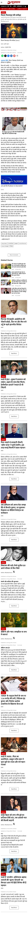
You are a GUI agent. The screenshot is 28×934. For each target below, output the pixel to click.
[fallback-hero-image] (6, 266)
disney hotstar (4, 243)
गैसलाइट (11, 246)
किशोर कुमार (9, 524)
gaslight (16, 243)
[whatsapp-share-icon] (2, 57)
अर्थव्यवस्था (19, 6)
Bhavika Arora (8, 573)
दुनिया (14, 6)
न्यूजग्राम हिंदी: (4, 60)
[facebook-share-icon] (8, 57)
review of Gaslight (5, 246)
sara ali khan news (22, 243)
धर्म (23, 6)
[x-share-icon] (5, 57)
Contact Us (4, 6)
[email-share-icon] (14, 57)
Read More (14, 353)
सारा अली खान (10, 243)
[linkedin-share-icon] (11, 57)
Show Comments (14, 255)
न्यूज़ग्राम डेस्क (8, 47)
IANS (2, 327)
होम (8, 6)
